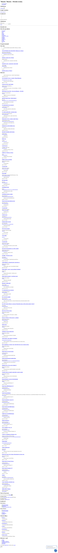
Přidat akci (3, 512)
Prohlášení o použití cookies (6, 542)
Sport (2, 32)
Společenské (12, 100)
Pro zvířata (3, 41)
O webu (3, 540)
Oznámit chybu (4, 513)
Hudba (3, 34)
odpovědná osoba (7, 499)
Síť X (5, 506)
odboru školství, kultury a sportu (7, 497)
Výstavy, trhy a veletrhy (8, 79)
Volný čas (3, 31)
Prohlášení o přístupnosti (5, 541)
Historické (3, 37)
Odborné (3, 38)
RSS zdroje (3, 543)
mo (14, 545)
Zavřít (1, 546)
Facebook (6, 504)
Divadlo (3, 33)
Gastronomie (3, 35)
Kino (6, 66)
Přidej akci (3, 4)
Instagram (6, 505)
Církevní (3, 36)
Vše (2, 42)
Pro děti (3, 40)
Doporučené (3, 30)
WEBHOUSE (6, 545)
